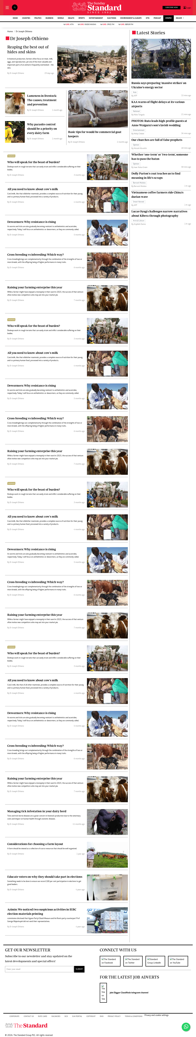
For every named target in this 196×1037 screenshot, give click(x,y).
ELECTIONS (111, 18)
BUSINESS (49, 18)
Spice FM (108, 25)
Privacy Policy (114, 1016)
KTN (147, 18)
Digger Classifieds (122, 993)
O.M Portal (77, 1016)
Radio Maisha (88, 25)
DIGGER (179, 18)
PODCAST (157, 18)
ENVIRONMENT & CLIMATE (131, 18)
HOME (15, 18)
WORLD (61, 18)
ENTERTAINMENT (96, 18)
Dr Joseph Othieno (24, 31)
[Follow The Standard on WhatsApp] (186, 1027)
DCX (66, 1016)
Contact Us (29, 1016)
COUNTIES (26, 18)
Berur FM (127, 25)
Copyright (91, 1016)
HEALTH (71, 18)
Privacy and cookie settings (156, 1015)
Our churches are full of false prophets (156, 139)
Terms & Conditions (133, 1016)
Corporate (14, 1016)
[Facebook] (111, 961)
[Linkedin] (156, 961)
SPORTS (81, 18)
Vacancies (55, 1016)
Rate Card (42, 1016)
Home (10, 31)
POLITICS (37, 18)
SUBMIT (79, 969)
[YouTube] (179, 961)
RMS (101, 1016)
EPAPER (168, 18)
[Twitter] (134, 961)
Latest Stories (150, 32)
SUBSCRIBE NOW (171, 7)
